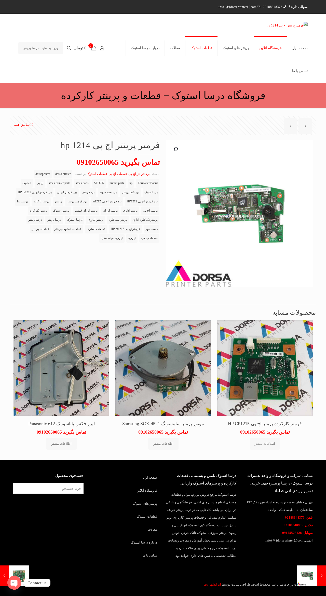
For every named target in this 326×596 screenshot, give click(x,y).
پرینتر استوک (61, 210)
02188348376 (272, 7)
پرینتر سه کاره (118, 219)
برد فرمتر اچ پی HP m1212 (35, 192)
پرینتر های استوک (145, 503)
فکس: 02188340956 (298, 525)
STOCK (99, 183)
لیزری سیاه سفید (112, 238)
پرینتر (58, 201)
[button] (175, 149)
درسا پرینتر (54, 219)
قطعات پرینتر (40, 229)
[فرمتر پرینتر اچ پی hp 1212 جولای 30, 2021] (321, 575)
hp (130, 183)
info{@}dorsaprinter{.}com (237, 7)
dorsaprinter (42, 174)
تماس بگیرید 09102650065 (118, 162)
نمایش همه (22, 125)
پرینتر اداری (130, 210)
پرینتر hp (22, 201)
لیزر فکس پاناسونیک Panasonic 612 (61, 423)
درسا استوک (75, 219)
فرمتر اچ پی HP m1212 (125, 229)
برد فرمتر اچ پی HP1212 (142, 201)
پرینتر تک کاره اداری (145, 219)
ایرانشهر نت (212, 584)
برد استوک (151, 192)
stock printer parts (59, 183)
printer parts (117, 183)
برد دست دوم (108, 192)
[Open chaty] (14, 583)
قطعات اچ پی (117, 174)
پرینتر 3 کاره (41, 201)
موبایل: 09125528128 (297, 533)
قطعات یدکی (149, 238)
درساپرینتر (35, 219)
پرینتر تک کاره (38, 210)
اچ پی (39, 183)
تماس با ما (150, 555)
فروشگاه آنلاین (147, 490)
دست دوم (151, 229)
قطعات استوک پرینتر (68, 229)
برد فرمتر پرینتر (77, 201)
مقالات (152, 529)
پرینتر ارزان (110, 210)
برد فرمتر (88, 192)
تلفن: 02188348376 (299, 517)
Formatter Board (148, 183)
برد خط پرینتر (130, 192)
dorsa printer (63, 174)
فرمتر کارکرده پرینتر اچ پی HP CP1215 (265, 423)
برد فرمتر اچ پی (139, 174)
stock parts (82, 183)
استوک (26, 183)
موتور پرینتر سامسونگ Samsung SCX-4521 (163, 423)
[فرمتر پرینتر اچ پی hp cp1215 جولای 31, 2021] (4, 575)
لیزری (132, 238)
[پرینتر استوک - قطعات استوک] (287, 25)
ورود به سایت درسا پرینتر (40, 48)
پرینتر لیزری (95, 219)
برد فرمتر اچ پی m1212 (106, 201)
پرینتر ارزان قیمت (86, 210)
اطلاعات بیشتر (265, 444)
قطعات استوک (97, 174)
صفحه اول (150, 477)
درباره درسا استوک (144, 542)
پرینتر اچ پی (150, 210)
